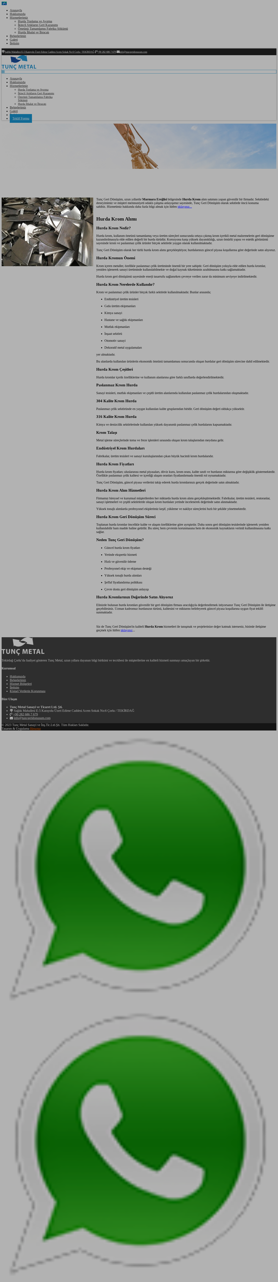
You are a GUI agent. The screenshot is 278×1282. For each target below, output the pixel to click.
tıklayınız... (185, 206)
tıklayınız (126, 630)
